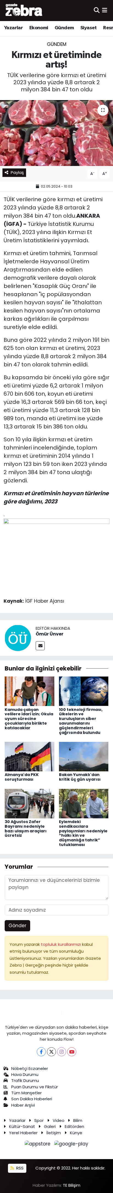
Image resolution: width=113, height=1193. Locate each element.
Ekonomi (38, 27)
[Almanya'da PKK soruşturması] (29, 756)
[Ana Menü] (104, 10)
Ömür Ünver (49, 634)
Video (58, 1120)
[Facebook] (41, 1051)
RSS (19, 1168)
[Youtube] (71, 1051)
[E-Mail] (40, 645)
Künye (76, 1133)
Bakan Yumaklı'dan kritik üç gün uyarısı (80, 777)
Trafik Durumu (25, 1080)
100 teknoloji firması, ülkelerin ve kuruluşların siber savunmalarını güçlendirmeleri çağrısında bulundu (81, 721)
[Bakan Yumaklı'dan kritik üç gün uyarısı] (84, 756)
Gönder (17, 925)
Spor (39, 1120)
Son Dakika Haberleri (31, 1099)
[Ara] (97, 10)
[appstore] (38, 1145)
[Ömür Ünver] (18, 637)
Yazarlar (13, 27)
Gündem (64, 27)
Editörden (74, 1126)
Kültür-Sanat (22, 1126)
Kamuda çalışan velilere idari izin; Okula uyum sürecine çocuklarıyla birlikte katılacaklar (29, 719)
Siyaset (88, 27)
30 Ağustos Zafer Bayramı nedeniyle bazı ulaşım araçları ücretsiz (26, 828)
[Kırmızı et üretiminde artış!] (56, 133)
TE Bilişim (71, 1185)
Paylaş (17, 172)
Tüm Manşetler (26, 1093)
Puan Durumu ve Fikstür (34, 1087)
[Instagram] (61, 1051)
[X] (51, 1051)
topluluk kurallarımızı (61, 944)
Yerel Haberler (23, 1133)
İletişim (53, 1133)
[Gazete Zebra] (24, 10)
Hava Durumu (24, 1074)
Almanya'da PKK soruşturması (22, 777)
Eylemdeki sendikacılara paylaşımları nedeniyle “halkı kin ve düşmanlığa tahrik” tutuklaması (83, 833)
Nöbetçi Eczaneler (29, 1068)
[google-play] (71, 1145)
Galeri (50, 1126)
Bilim (77, 1120)
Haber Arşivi (23, 1105)
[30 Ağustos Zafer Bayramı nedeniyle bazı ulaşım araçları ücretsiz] (29, 803)
